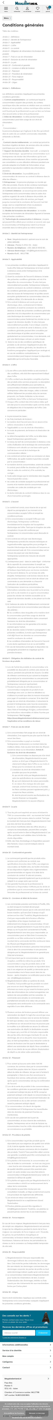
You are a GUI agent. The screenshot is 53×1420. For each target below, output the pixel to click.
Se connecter (27, 11)
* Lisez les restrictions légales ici (14, 1337)
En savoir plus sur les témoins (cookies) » (27, 1417)
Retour (3, 2)
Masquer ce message (37, 1413)
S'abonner (43, 1333)
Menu (6, 11)
